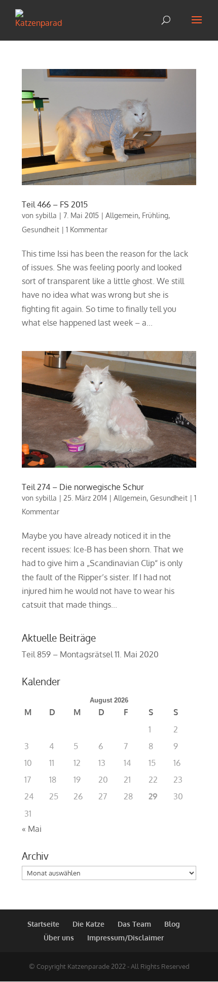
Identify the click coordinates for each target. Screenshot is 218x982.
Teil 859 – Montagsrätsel (67, 654)
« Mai (32, 829)
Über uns (59, 937)
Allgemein (121, 215)
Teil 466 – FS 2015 (55, 204)
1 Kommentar (86, 229)
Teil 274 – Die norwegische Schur (83, 487)
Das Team (134, 924)
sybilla (46, 215)
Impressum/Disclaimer (125, 937)
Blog (172, 924)
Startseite (43, 924)
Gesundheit (40, 229)
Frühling (155, 215)
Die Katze (88, 924)
